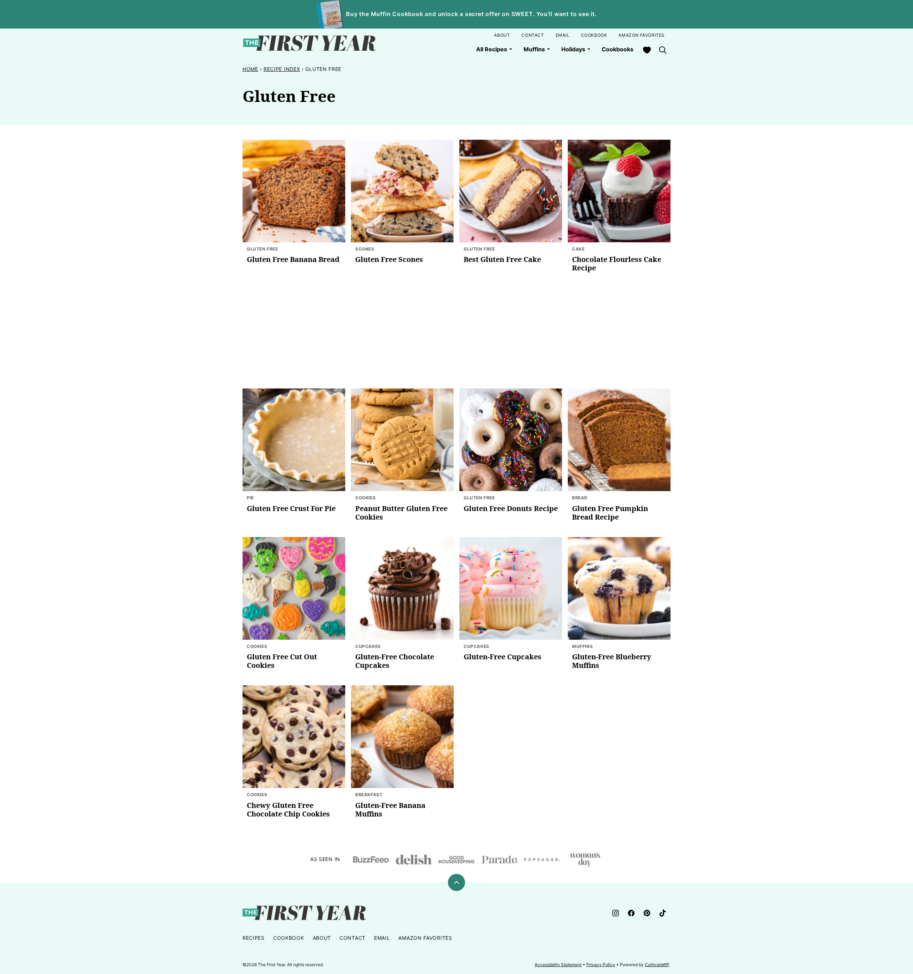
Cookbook (594, 35)
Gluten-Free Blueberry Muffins (611, 661)
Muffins (534, 49)
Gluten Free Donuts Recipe (511, 508)
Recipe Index (282, 69)
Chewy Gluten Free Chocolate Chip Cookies (288, 809)
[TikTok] (662, 913)
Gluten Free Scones (389, 259)
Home (250, 69)
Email (563, 35)
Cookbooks (617, 49)
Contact (532, 35)
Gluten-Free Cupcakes (502, 656)
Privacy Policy (600, 964)
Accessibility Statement (558, 964)
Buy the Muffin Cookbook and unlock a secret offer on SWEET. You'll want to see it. (471, 13)
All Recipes (491, 49)
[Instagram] (615, 913)
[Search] (662, 50)
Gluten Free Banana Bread (293, 259)
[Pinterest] (647, 913)
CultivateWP (657, 964)
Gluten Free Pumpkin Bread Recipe (610, 513)
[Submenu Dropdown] (511, 49)
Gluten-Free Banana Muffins (390, 809)
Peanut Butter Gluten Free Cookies (401, 513)
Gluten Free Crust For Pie (291, 508)
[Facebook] (631, 913)
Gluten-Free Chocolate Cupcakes (394, 661)
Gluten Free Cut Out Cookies (282, 661)
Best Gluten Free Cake (502, 259)
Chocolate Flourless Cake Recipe (616, 263)
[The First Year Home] (309, 43)
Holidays (573, 49)
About (502, 35)
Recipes (254, 938)
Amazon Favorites (641, 35)
